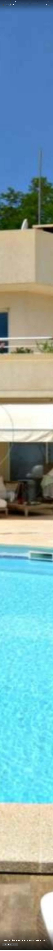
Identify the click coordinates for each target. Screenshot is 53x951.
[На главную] (8, 5)
